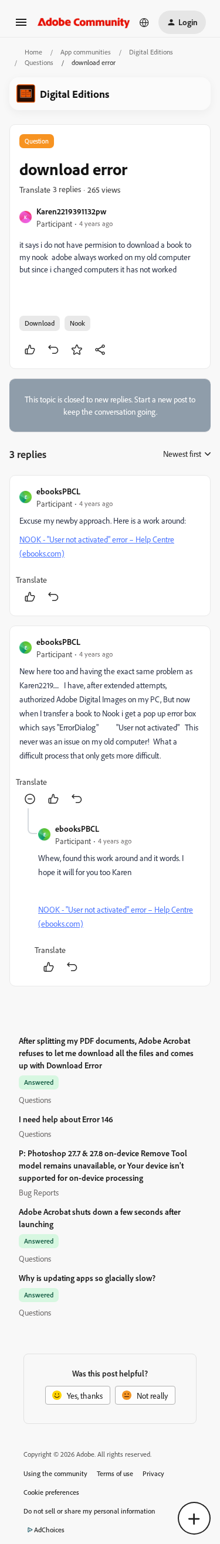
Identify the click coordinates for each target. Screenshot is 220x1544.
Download (40, 323)
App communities (85, 51)
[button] (21, 26)
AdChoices (49, 1529)
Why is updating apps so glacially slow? (87, 1278)
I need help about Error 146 (66, 1119)
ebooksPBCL (58, 491)
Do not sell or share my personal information (89, 1511)
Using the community (55, 1473)
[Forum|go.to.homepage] (84, 22)
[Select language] (144, 22)
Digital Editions (151, 51)
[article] (110, 545)
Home (33, 51)
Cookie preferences (51, 1492)
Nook (77, 323)
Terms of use (115, 1473)
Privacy (153, 1473)
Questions (39, 62)
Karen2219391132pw (71, 211)
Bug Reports (39, 1192)
